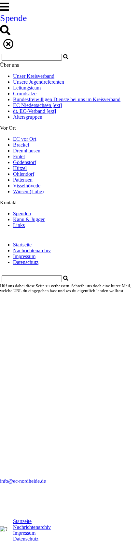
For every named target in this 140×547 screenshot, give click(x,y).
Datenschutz (25, 262)
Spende (13, 18)
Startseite (22, 244)
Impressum (24, 256)
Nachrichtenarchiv (32, 250)
